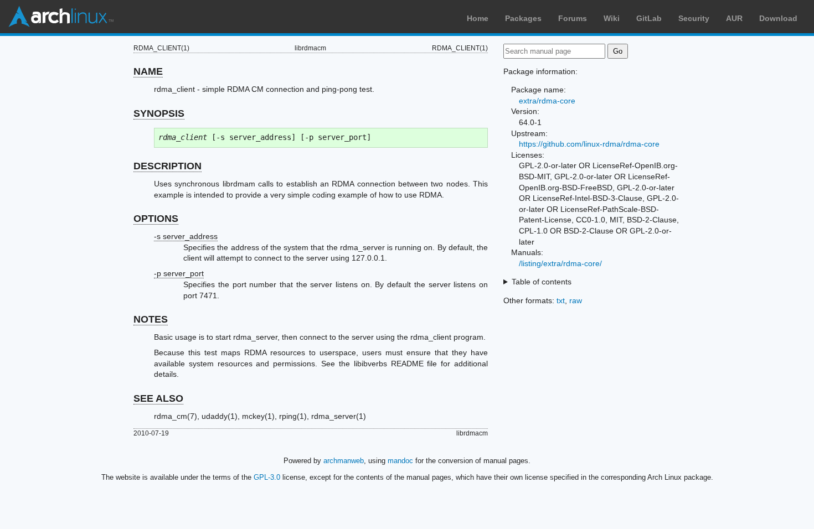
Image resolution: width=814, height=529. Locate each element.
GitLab (649, 18)
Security (693, 18)
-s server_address (186, 236)
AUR (734, 18)
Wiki (612, 18)
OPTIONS (155, 218)
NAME (148, 71)
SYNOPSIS (158, 113)
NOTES (150, 319)
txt (561, 300)
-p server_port (179, 273)
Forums (572, 18)
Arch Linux (61, 17)
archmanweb (343, 461)
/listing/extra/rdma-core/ (560, 263)
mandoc (400, 461)
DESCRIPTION (167, 166)
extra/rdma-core (547, 100)
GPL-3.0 (267, 477)
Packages (523, 18)
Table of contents (541, 281)
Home (477, 18)
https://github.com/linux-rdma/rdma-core (589, 143)
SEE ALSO (158, 398)
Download (778, 18)
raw (575, 300)
